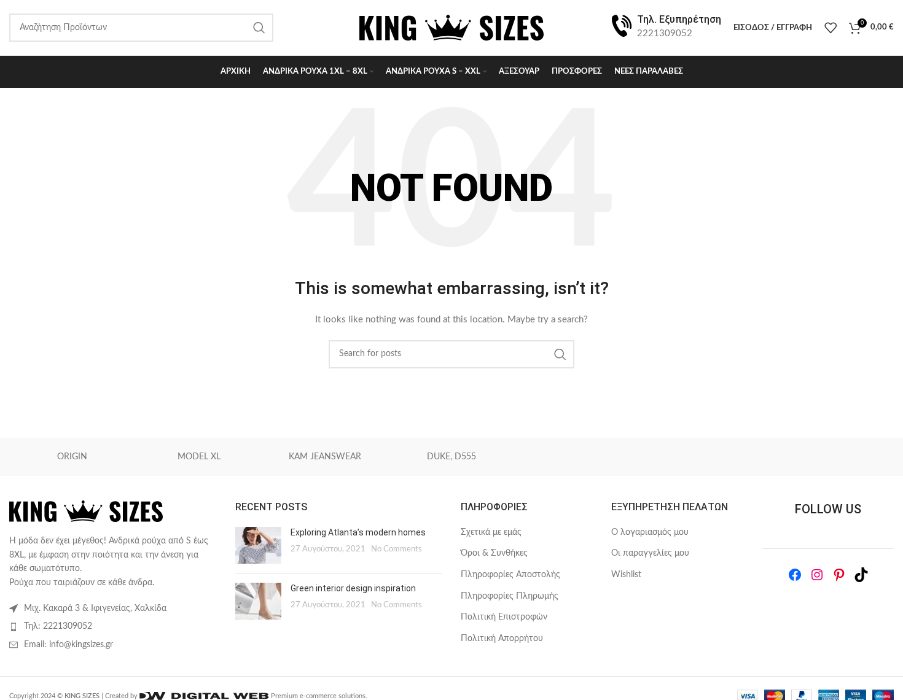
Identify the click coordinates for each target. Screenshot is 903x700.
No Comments (396, 549)
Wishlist (626, 574)
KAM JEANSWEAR (325, 457)
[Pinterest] (839, 574)
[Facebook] (795, 574)
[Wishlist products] (830, 27)
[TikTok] (861, 574)
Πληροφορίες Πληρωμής (509, 596)
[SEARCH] (560, 354)
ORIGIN (72, 457)
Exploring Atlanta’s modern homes (358, 532)
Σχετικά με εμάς (491, 532)
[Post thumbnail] (258, 545)
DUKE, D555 (451, 457)
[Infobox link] (665, 27)
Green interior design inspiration (353, 588)
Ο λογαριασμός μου (650, 532)
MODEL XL (199, 457)
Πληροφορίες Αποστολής (510, 574)
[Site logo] (451, 27)
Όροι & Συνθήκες (494, 553)
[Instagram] (817, 574)
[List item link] (113, 626)
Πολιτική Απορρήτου (502, 638)
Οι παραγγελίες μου (650, 553)
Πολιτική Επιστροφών (504, 617)
